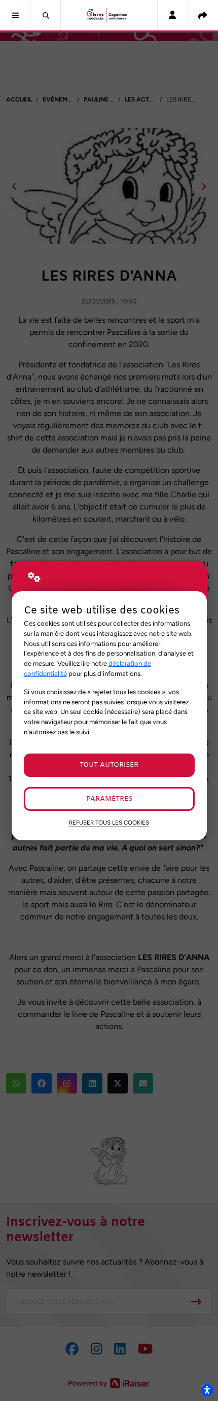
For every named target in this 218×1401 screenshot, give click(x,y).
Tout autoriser (109, 765)
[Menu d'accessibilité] (207, 1390)
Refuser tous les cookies (109, 822)
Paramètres (109, 799)
